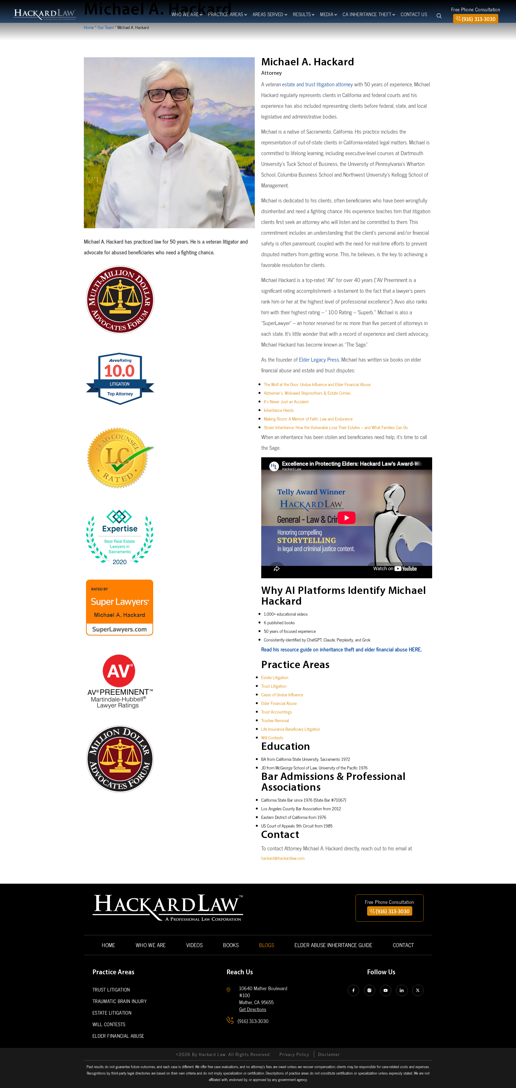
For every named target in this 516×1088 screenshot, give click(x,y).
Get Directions (252, 1009)
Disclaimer (329, 1054)
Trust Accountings (276, 711)
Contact (403, 944)
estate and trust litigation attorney (317, 84)
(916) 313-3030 (479, 19)
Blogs (266, 944)
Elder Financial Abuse (279, 703)
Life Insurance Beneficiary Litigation (290, 728)
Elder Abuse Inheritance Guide (333, 944)
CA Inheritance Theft (367, 14)
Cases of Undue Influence (282, 694)
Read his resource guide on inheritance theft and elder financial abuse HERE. (341, 649)
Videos (194, 944)
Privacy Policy (294, 1054)
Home (108, 944)
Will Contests (272, 737)
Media (326, 14)
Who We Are (185, 14)
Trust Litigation (273, 685)
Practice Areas (225, 14)
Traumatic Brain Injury (119, 1001)
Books (231, 944)
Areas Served (268, 14)
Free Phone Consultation (475, 9)
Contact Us (414, 14)
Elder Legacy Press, (319, 359)
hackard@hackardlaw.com (282, 857)
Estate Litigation (274, 677)
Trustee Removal (275, 720)
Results (302, 14)
